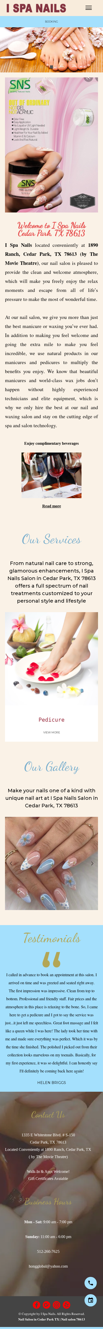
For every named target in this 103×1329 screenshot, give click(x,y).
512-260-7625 (48, 1251)
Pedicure (51, 720)
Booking (51, 21)
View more (51, 732)
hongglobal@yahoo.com (48, 1266)
